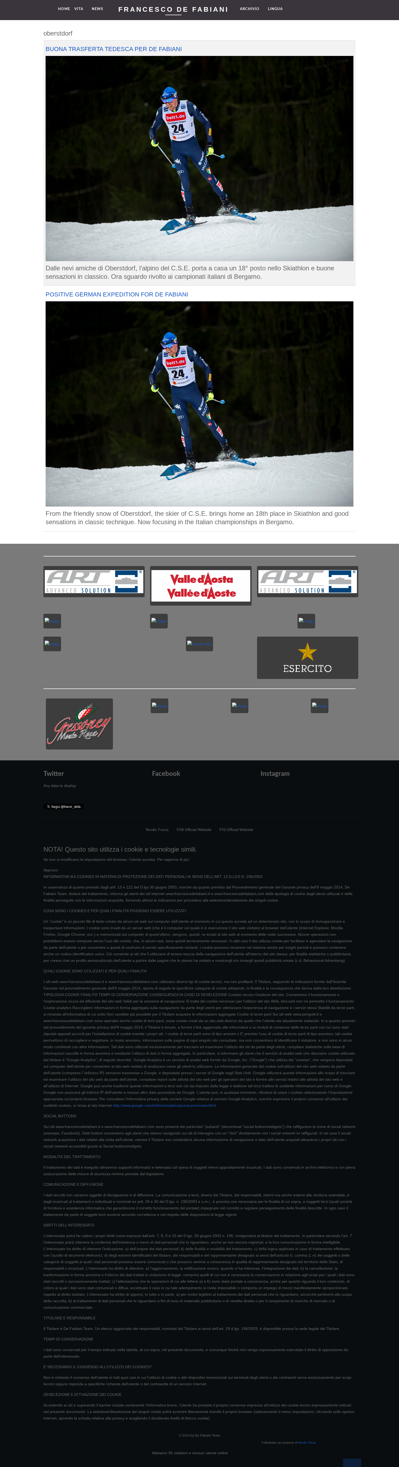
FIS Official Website (236, 829)
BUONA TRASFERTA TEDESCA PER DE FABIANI (114, 49)
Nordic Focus (157, 829)
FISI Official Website (194, 829)
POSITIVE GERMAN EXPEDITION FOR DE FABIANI (117, 294)
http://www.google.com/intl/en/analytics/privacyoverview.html (164, 1105)
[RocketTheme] (61, 1451)
